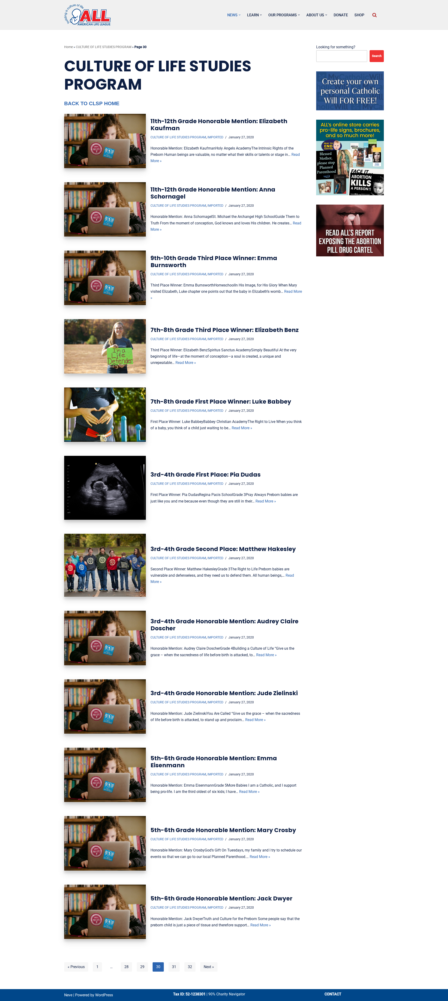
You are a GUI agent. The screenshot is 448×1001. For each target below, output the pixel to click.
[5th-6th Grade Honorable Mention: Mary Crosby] (105, 843)
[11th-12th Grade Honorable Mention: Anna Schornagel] (105, 209)
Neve (68, 995)
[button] (240, 15)
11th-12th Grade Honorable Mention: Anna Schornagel (212, 193)
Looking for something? (335, 47)
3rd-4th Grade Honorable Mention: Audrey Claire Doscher (224, 624)
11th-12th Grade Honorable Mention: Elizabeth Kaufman (218, 124)
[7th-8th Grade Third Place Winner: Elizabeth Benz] (105, 346)
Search (377, 56)
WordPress (104, 995)
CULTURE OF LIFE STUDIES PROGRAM (103, 47)
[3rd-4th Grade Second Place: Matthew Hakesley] (105, 565)
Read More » (185, 362)
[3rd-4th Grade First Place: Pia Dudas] (105, 488)
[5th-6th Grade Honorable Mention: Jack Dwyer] (105, 912)
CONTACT (333, 994)
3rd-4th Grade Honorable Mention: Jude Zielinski (224, 693)
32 (190, 967)
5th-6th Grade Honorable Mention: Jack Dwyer (221, 898)
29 (142, 967)
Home (68, 47)
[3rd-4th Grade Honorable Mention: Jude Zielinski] (105, 706)
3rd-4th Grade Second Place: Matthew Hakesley (223, 549)
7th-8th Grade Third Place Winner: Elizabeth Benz (224, 330)
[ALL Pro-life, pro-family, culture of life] (87, 15)
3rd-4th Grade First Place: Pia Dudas (205, 475)
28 (126, 967)
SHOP (359, 15)
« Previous (76, 967)
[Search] (374, 15)
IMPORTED (215, 137)
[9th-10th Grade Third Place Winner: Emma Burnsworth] (105, 278)
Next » (209, 967)
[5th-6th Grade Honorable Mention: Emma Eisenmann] (105, 775)
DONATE (341, 15)
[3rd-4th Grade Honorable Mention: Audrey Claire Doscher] (105, 638)
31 (174, 967)
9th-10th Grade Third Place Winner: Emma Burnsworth (213, 261)
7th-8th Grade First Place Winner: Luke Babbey (220, 402)
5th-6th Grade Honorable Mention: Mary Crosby (223, 830)
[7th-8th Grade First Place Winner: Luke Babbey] (105, 414)
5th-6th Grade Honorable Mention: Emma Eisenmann (213, 761)
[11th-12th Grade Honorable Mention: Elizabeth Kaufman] (105, 141)
